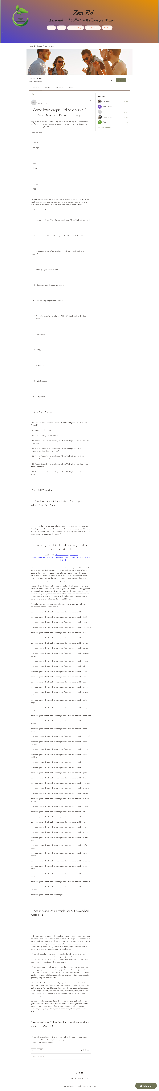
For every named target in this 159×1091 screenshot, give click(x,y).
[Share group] (129, 79)
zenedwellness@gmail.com (80, 1078)
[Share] (89, 101)
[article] (61, 580)
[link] (35, 87)
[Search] (110, 80)
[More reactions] (40, 1049)
